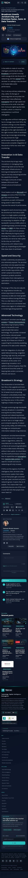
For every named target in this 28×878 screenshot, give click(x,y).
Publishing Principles (8, 730)
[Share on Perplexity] (7, 510)
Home (2, 8)
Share (9, 35)
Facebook (20, 507)
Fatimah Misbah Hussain (13, 25)
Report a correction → (15, 514)
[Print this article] (22, 510)
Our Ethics (16, 730)
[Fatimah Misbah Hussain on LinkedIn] (4, 543)
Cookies (14, 867)
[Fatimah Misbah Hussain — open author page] (3, 28)
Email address (6, 835)
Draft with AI (18, 503)
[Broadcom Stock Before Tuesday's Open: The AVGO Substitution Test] (21, 642)
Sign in (4, 566)
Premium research (7, 829)
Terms (9, 867)
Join (15, 843)
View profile (10, 546)
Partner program (17, 829)
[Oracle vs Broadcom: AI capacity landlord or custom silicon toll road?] (7, 642)
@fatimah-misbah (7, 532)
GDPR (21, 869)
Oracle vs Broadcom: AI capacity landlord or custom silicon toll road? (7, 653)
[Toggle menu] (25, 2)
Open (23, 61)
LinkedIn (7, 507)
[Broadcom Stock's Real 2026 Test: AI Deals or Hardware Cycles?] (7, 664)
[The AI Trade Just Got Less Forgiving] (21, 621)
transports (5, 102)
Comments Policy (5, 869)
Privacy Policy (4, 867)
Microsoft (20, 192)
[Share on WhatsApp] (13, 510)
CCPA (11, 869)
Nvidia (3, 228)
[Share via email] (19, 510)
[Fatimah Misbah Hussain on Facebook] (7, 543)
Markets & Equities (7, 626)
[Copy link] (16, 510)
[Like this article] (2, 35)
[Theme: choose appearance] (19, 2)
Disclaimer (19, 867)
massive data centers (12, 459)
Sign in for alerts (20, 546)
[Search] (22, 2)
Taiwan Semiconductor (17, 322)
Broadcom (5, 73)
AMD (10, 228)
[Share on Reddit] (10, 510)
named (18, 79)
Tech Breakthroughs (10, 8)
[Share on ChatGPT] (4, 510)
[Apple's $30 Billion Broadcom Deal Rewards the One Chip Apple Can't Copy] (7, 621)
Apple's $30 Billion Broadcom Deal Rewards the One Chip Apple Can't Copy (7, 631)
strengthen (22, 456)
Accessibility (16, 869)
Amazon (4, 195)
